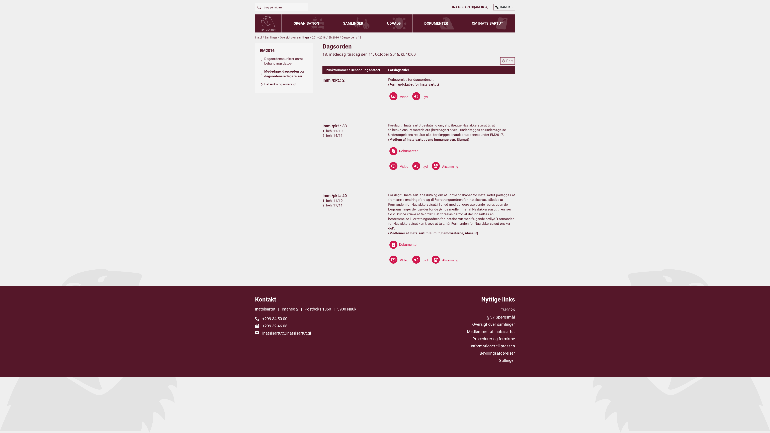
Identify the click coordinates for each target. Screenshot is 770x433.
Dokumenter (436, 23)
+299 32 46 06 (274, 326)
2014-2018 (319, 37)
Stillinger (507, 360)
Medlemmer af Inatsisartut (491, 331)
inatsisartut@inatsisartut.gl (286, 333)
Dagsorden (348, 37)
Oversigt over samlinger (294, 37)
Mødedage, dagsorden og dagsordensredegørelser (284, 73)
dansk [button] (505, 7)
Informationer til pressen (493, 346)
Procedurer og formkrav (493, 338)
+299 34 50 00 (274, 318)
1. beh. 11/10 (332, 131)
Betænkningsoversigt (280, 84)
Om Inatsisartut (487, 23)
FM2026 (507, 310)
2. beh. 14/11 (332, 136)
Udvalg (394, 23)
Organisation (306, 23)
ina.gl (258, 37)
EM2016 (333, 37)
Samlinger (353, 23)
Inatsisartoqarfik (468, 7)
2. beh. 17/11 (332, 205)
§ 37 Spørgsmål (501, 317)
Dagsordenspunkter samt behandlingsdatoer (283, 61)
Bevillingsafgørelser (497, 353)
